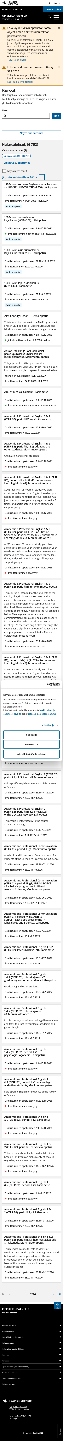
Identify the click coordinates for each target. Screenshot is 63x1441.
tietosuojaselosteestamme (42, 713)
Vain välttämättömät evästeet (31, 754)
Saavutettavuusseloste (11, 1378)
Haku (4, 110)
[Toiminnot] (42, 177)
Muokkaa (29, 744)
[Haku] (49, 16)
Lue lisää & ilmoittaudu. (20, 81)
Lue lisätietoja (47, 725)
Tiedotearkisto (8, 1331)
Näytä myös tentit (17, 171)
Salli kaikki (31, 734)
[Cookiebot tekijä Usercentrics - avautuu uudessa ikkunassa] (47, 684)
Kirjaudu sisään (53, 9)
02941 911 (26, 1415)
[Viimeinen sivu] (60, 1294)
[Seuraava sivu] (53, 1294)
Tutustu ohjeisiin (16, 59)
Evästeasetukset (8, 1384)
